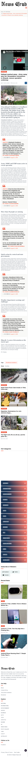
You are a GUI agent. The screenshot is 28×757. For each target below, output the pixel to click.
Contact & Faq (4, 690)
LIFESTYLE (3, 719)
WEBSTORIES (4, 726)
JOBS (2, 731)
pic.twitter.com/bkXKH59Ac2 (11, 291)
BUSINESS (3, 712)
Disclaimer (3, 694)
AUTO (2, 715)
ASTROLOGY (4, 736)
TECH (3, 601)
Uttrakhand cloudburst (11, 362)
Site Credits (17, 752)
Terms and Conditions (6, 692)
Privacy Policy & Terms (6, 752)
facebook (6, 571)
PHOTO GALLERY (5, 729)
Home (2, 11)
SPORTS (3, 710)
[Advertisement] (14, 31)
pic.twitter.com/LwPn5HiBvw (16, 246)
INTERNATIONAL (5, 705)
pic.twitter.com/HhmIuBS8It (10, 203)
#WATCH (5, 142)
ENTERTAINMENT (5, 708)
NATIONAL (7, 11)
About (2, 687)
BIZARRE (3, 722)
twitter (16, 571)
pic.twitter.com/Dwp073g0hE (11, 155)
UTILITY (3, 733)
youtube (7, 575)
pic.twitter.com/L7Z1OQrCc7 (11, 332)
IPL (1, 724)
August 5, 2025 (14, 157)
